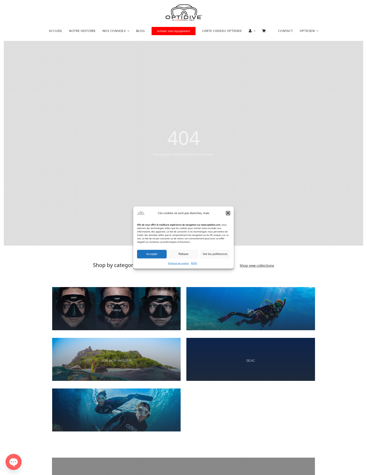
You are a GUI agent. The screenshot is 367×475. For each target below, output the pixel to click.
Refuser (183, 254)
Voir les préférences (215, 254)
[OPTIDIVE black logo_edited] (184, 5)
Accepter (152, 254)
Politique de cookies (178, 263)
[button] (228, 213)
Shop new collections (257, 265)
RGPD (194, 263)
